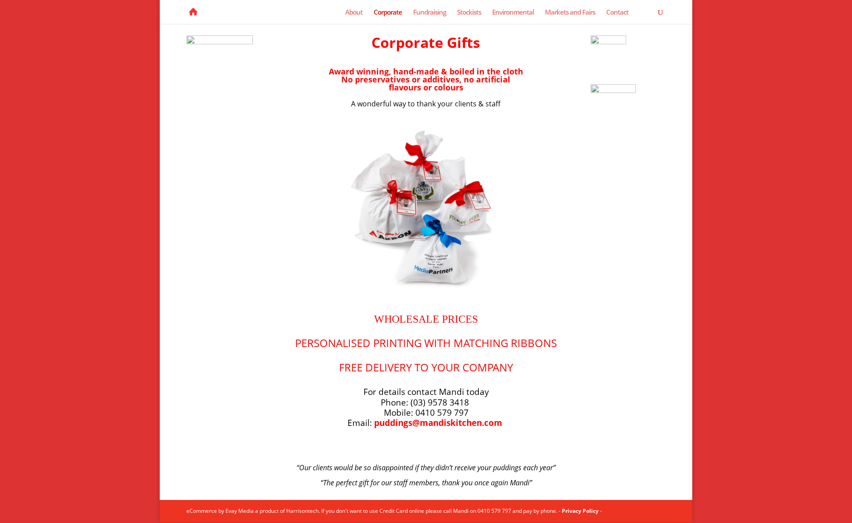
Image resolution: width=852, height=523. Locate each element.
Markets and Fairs (570, 12)
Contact (617, 12)
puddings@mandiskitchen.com (438, 422)
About (354, 12)
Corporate (388, 12)
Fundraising (429, 12)
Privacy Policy (580, 511)
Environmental (513, 12)
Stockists (469, 12)
